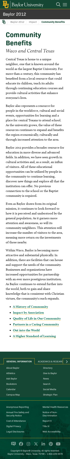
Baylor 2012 (14, 14)
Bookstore (11, 383)
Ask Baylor (11, 378)
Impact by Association (28, 312)
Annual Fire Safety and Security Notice (17, 413)
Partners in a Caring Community (36, 324)
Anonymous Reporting (17, 406)
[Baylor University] (23, 4)
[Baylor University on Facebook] (20, 445)
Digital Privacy (13, 426)
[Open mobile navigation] (65, 5)
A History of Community (30, 306)
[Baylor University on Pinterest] (50, 445)
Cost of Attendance (16, 420)
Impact (33, 22)
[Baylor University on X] (35, 445)
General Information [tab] (19, 361)
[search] (56, 5)
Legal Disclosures (15, 431)
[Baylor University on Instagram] (27, 445)
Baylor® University (31, 450)
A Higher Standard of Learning (34, 336)
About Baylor (12, 367)
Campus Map (13, 394)
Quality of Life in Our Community (37, 318)
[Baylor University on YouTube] (57, 445)
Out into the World (26, 330)
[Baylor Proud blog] (13, 445)
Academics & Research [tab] (51, 361)
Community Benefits (53, 22)
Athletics (10, 373)
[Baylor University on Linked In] (42, 445)
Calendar (11, 389)
